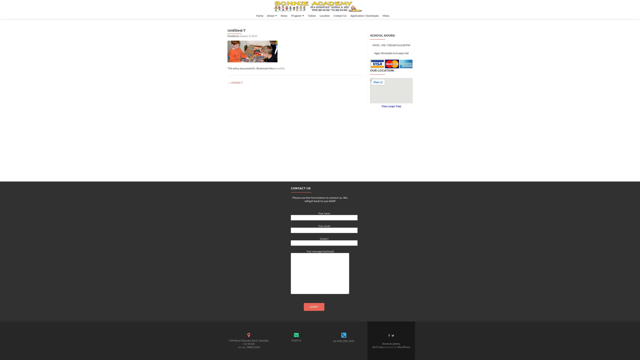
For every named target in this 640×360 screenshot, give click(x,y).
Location (325, 15)
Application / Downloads (364, 15)
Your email (324, 226)
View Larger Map (391, 106)
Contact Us (340, 15)
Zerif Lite (377, 346)
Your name (324, 213)
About (270, 15)
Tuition (312, 15)
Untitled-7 (235, 82)
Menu (385, 15)
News (284, 15)
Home (259, 15)
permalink (279, 68)
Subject (324, 238)
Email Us (296, 340)
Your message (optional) (320, 251)
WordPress (403, 346)
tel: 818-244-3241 (343, 340)
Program (296, 15)
